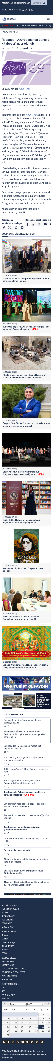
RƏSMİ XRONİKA (9, 905)
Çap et (23, 48)
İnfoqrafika (8, 946)
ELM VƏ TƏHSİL (9, 931)
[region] (27, 807)
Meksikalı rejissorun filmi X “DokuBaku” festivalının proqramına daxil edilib (22, 618)
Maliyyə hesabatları (13, 968)
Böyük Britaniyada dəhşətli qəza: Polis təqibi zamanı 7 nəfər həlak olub (25, 805)
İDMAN (5, 935)
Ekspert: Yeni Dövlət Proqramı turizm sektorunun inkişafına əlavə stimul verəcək (26, 424)
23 (49, 1027)
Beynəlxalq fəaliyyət (13, 972)
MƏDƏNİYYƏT (10, 31)
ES (20, 9)
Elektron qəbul (10, 984)
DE (13, 9)
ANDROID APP (8, 995)
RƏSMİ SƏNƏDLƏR (10, 909)
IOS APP (5, 998)
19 (22, 1027)
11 (16, 1023)
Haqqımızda (8, 961)
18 (16, 1027)
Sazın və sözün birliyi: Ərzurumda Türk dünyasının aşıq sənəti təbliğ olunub (23, 473)
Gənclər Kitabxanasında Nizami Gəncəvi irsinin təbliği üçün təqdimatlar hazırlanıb (25, 666)
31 (8, 1035)
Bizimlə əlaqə (9, 958)
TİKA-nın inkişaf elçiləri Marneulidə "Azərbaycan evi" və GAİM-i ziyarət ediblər (26, 883)
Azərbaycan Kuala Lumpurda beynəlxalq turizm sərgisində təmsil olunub (26, 279)
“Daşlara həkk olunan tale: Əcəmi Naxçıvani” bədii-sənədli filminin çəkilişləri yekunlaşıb (24, 376)
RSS (3, 991)
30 (49, 1031)
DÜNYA (5, 939)
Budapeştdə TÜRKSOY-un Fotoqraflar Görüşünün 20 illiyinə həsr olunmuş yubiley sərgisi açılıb (24, 734)
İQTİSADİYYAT (8, 916)
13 (30, 1023)
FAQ (3, 988)
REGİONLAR (7, 920)
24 (8, 1031)
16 (49, 1023)
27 (30, 1031)
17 (8, 1027)
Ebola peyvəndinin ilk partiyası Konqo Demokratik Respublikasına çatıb (22, 782)
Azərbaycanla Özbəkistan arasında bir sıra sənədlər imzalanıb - (24, 793)
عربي (24, 9)
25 (16, 1031)
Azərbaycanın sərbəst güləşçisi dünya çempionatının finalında (22, 828)
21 (36, 1027)
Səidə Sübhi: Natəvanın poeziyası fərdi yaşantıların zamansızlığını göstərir (21, 521)
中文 (31, 9)
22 (43, 1027)
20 (30, 1027)
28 (36, 1031)
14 (36, 1023)
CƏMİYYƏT (7, 923)
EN (10, 9)
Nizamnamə (8, 965)
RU (6, 9)
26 (22, 1031)
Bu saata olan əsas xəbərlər (17, 850)
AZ (3, 9)
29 (43, 1031)
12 (22, 1023)
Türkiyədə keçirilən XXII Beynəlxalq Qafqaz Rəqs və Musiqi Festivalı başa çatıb (26, 328)
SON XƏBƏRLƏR (14, 714)
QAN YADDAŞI (8, 942)
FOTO (4, 953)
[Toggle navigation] (47, 19)
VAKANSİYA (7, 979)
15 (43, 1023)
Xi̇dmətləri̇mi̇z (9, 976)
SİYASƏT (6, 912)
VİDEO (4, 949)
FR (16, 9)
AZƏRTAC (24, 88)
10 (8, 1023)
